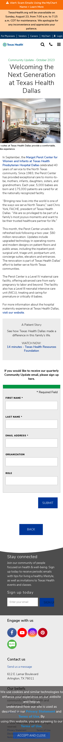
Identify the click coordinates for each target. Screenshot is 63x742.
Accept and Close (31, 735)
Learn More (37, 7)
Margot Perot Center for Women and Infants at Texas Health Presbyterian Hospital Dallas (30, 161)
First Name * (14, 398)
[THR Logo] (13, 44)
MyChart (46, 36)
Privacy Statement (40, 711)
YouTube (23, 630)
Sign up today (20, 592)
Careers (34, 36)
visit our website (13, 313)
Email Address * (17, 435)
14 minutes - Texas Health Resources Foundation (31, 349)
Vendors (22, 36)
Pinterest (43, 630)
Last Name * (14, 416)
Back (31, 529)
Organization (15, 454)
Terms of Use (28, 716)
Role (9, 473)
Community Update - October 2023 (31, 60)
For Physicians (8, 36)
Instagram (33, 630)
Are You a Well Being (12, 644)
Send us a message (19, 667)
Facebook (13, 630)
